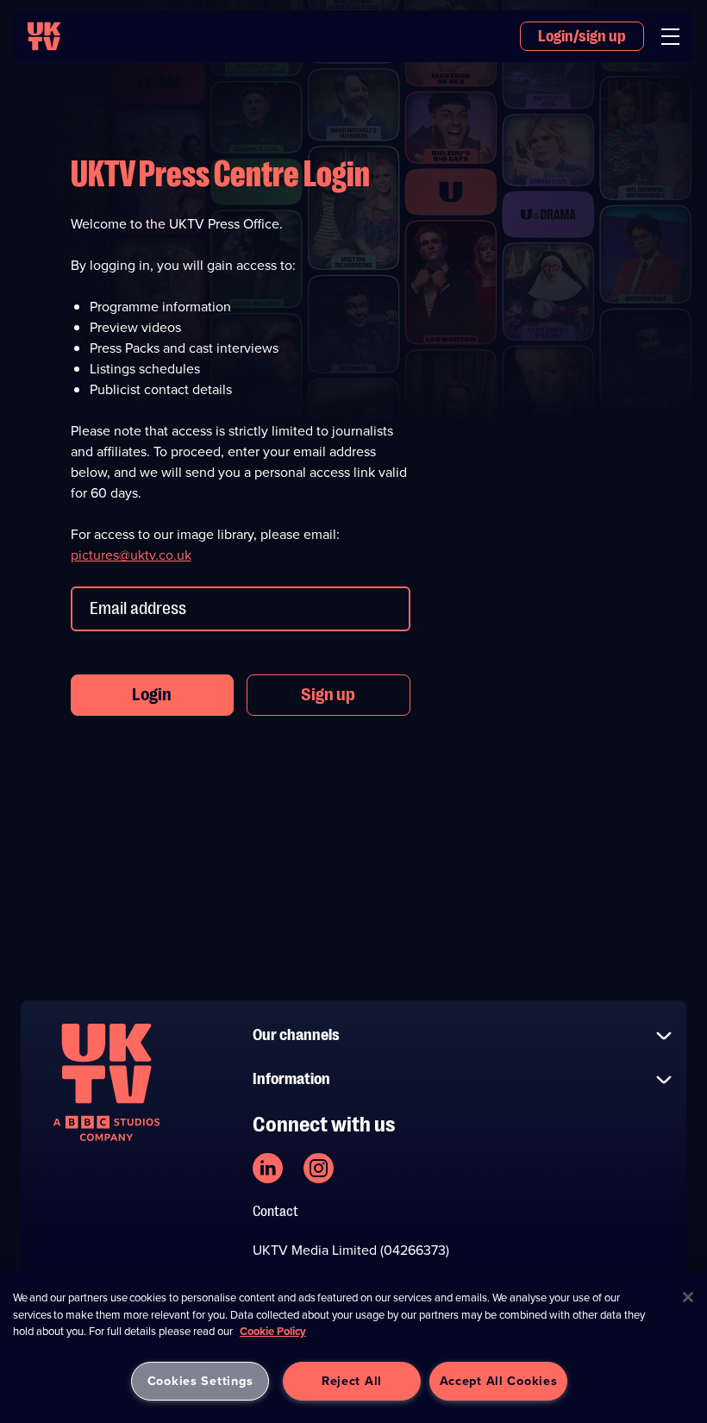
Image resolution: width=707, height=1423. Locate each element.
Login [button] (152, 695)
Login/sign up (582, 36)
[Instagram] (318, 1168)
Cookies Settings (200, 1380)
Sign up (328, 695)
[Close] (688, 1297)
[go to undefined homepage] (106, 1082)
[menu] (670, 36)
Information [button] (291, 1079)
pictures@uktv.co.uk (131, 555)
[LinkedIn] (268, 1168)
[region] (353, 1347)
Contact (275, 1211)
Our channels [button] (296, 1035)
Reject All (352, 1380)
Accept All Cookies (499, 1380)
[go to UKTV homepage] (44, 36)
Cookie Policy (273, 1331)
